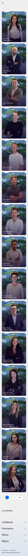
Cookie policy (5, 550)
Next (20, 497)
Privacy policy (12, 550)
